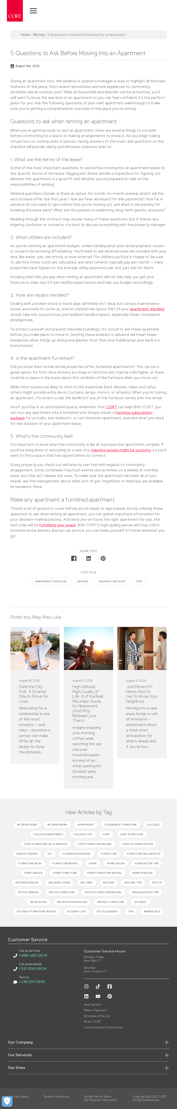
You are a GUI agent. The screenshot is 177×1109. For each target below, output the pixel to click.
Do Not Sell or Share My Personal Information (100, 1098)
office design (28, 892)
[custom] (86, 986)
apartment (85, 824)
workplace (152, 911)
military (87, 882)
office (157, 882)
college (153, 824)
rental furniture (110, 901)
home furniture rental (104, 872)
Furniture (109, 853)
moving (83, 581)
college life (83, 834)
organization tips (145, 892)
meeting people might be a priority (121, 450)
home (93, 863)
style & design (107, 911)
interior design (26, 882)
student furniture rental (37, 911)
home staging (143, 872)
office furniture (62, 892)
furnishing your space (57, 525)
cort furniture (132, 834)
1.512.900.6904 (33, 968)
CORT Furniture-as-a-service (46, 844)
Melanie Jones (59, 882)
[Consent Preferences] (7, 1101)
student (140, 901)
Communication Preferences (103, 1027)
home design (33, 872)
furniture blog (30, 863)
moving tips (133, 882)
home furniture (65, 872)
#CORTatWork (57, 824)
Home (25, 35)
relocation (38, 901)
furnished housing (76, 853)
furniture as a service (144, 853)
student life (76, 911)
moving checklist (112, 581)
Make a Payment (95, 1010)
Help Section (92, 1004)
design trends (27, 853)
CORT (111, 407)
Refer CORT (92, 1021)
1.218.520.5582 (32, 981)
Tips (139, 581)
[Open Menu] (33, 10)
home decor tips (146, 863)
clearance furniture (120, 824)
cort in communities (137, 844)
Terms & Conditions (56, 1096)
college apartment (48, 834)
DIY (50, 853)
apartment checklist (147, 309)
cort (106, 834)
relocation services (72, 901)
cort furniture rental (95, 844)
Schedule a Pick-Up (97, 1016)
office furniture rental (103, 892)
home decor (116, 863)
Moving (38, 35)
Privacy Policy (19, 1096)
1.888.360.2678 (33, 955)
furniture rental (65, 863)
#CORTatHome (27, 824)
